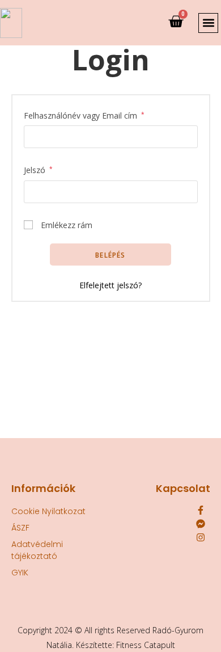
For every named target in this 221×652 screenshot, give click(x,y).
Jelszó (38, 169)
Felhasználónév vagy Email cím (84, 114)
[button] (208, 23)
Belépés (110, 255)
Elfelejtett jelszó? (110, 285)
